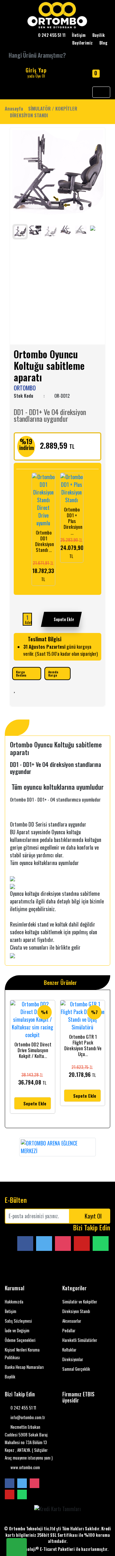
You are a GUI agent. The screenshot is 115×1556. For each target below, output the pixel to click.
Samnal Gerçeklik (76, 1369)
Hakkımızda (14, 1302)
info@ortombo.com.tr (27, 1417)
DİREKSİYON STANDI (29, 115)
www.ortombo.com (25, 1467)
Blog (103, 43)
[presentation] (17, 174)
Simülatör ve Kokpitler (79, 1302)
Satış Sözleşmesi (18, 1321)
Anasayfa (14, 108)
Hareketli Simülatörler (79, 1340)
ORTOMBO (25, 388)
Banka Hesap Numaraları (24, 1367)
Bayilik (98, 35)
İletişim (79, 35)
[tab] (17, 728)
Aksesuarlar (71, 1321)
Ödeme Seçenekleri (20, 1340)
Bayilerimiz (82, 43)
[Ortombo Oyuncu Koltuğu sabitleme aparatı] (57, 175)
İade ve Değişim (17, 1330)
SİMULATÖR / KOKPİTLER (52, 108)
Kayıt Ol (93, 1216)
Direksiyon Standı (76, 1311)
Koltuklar (69, 1350)
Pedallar (68, 1330)
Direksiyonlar (72, 1359)
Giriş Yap (36, 72)
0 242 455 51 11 (23, 1408)
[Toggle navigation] (101, 92)
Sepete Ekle (64, 619)
